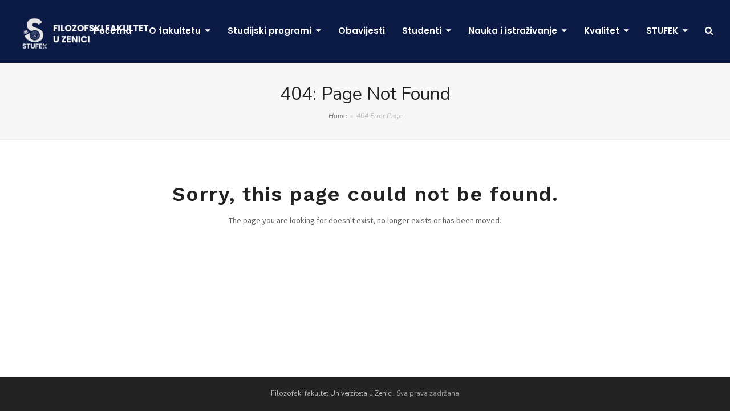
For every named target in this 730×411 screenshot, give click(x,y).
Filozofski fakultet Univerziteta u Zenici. (333, 393)
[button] (708, 31)
